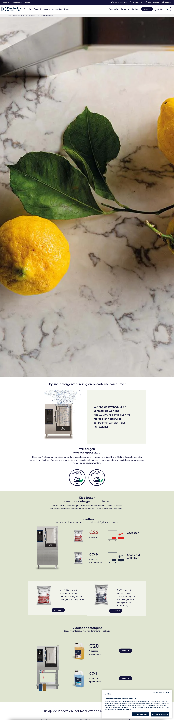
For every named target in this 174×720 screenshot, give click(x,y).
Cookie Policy (127, 709)
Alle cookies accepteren (160, 714)
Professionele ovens (33, 15)
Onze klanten (113, 9)
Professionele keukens (19, 15)
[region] (137, 704)
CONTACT (147, 9)
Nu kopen (58, 610)
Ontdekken (125, 9)
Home (9, 15)
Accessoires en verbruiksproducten (48, 9)
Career (27, 2)
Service (135, 9)
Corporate (5, 2)
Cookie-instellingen (140, 714)
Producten (28, 9)
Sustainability (17, 2)
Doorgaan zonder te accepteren (162, 692)
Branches (67, 9)
